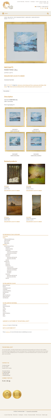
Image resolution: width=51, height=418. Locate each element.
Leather (4, 308)
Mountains (9, 271)
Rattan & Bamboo (6, 313)
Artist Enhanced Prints (19, 17)
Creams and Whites (7, 290)
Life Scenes (8, 254)
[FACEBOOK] (40, 8)
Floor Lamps (6, 241)
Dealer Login (45, 2)
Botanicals (8, 264)
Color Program (7, 240)
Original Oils (6, 261)
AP (41, 86)
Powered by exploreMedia (31, 411)
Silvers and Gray (6, 296)
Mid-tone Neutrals (6, 294)
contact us (8, 331)
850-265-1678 (6, 373)
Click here (5, 325)
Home (5, 17)
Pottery (4, 311)
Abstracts (20, 85)
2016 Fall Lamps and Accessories (32, 86)
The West (9, 272)
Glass (4, 307)
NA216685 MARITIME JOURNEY (36, 154)
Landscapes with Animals (12, 251)
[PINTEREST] (45, 8)
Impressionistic (10, 266)
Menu (6, 13)
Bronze (4, 286)
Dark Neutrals (5, 292)
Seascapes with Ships (11, 258)
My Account (38, 414)
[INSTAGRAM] (44, 8)
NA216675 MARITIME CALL (36, 130)
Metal (4, 310)
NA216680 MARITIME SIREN (15, 154)
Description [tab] (6, 91)
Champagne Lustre (7, 287)
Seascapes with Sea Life (12, 257)
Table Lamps (6, 243)
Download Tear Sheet (9, 79)
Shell (4, 314)
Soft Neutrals (5, 297)
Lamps (4, 237)
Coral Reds (5, 289)
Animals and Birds (9, 248)
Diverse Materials (6, 306)
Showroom (27, 1)
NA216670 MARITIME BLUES (14, 130)
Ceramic (4, 304)
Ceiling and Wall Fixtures (9, 239)
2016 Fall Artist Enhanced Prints (17, 86)
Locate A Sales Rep (20, 1)
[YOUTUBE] (47, 8)
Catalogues (32, 1)
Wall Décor (10, 17)
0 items (38, 6)
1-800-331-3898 (6, 372)
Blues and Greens (6, 285)
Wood (4, 315)
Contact (37, 1)
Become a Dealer (43, 1)
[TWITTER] (42, 8)
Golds (4, 293)
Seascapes (8, 255)
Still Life (7, 260)
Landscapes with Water (38, 85)
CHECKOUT (45, 6)
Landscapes (28, 17)
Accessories (5, 236)
